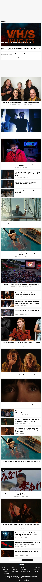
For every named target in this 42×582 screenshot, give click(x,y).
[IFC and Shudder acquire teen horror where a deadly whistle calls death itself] (21, 332)
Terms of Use (36, 569)
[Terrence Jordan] (5, 45)
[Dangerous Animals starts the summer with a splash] (21, 212)
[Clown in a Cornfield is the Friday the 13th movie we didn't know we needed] (21, 421)
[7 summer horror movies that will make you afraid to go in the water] (21, 243)
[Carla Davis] (3, 49)
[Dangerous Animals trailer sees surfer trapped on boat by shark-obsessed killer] (21, 451)
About (3, 567)
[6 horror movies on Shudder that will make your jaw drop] (21, 393)
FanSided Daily (5, 569)
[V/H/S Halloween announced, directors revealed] (21, 34)
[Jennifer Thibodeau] (20, 195)
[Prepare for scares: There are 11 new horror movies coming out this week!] (21, 514)
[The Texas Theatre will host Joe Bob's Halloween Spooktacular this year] (21, 154)
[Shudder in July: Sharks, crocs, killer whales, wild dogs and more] (21, 184)
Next (27, 560)
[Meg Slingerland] (18, 136)
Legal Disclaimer (15, 571)
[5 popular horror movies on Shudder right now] (21, 312)
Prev (15, 560)
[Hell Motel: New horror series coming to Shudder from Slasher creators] (21, 553)
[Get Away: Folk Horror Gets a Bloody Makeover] (21, 193)
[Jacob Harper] (18, 225)
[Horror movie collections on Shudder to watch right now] (21, 123)
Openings (14, 567)
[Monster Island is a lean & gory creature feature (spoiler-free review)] (21, 53)
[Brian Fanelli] (4, 54)
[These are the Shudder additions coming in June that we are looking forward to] (21, 295)
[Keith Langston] (18, 177)
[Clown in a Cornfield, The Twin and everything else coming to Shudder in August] (21, 49)
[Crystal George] (17, 346)
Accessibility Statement (26, 571)
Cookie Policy (5, 571)
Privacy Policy (24, 569)
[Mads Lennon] (18, 314)
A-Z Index (36, 571)
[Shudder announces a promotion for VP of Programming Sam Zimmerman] (21, 544)
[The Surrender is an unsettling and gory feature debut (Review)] (21, 363)
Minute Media (9, 576)
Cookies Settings (6, 573)
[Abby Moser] (3, 59)
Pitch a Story (14, 569)
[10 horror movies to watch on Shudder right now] (21, 58)
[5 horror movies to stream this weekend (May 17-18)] (21, 413)
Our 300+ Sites (37, 567)
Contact (22, 567)
